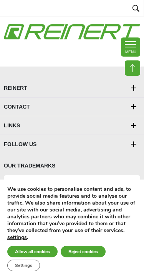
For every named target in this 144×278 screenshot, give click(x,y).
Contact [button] (17, 107)
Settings (23, 265)
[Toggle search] (136, 8)
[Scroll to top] (132, 68)
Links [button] (12, 125)
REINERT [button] (15, 88)
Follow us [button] (20, 144)
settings (17, 237)
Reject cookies (83, 252)
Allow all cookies (32, 252)
